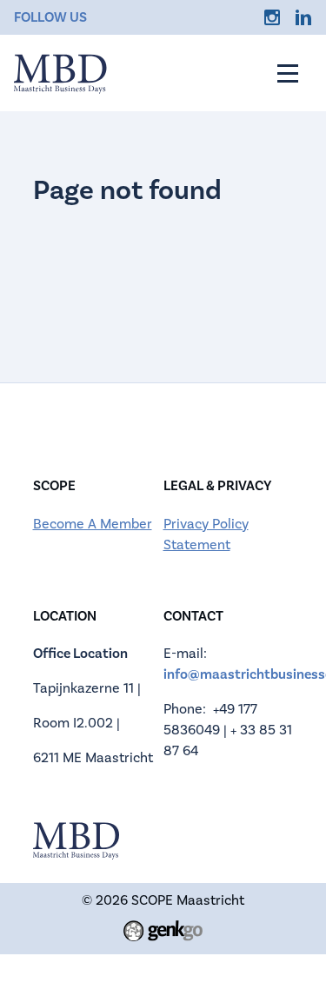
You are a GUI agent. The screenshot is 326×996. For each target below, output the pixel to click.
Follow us (50, 17)
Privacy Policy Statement (206, 534)
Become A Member (92, 524)
